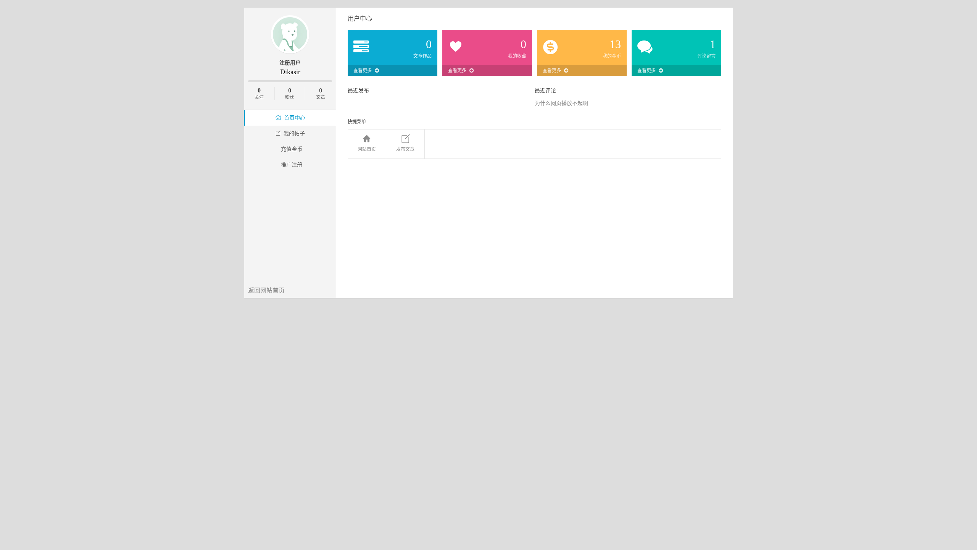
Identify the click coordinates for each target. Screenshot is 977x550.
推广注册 (291, 165)
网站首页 (367, 149)
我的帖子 (294, 133)
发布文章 (405, 149)
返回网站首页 (266, 290)
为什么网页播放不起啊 (561, 103)
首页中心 (294, 118)
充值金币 (291, 149)
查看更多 (362, 70)
